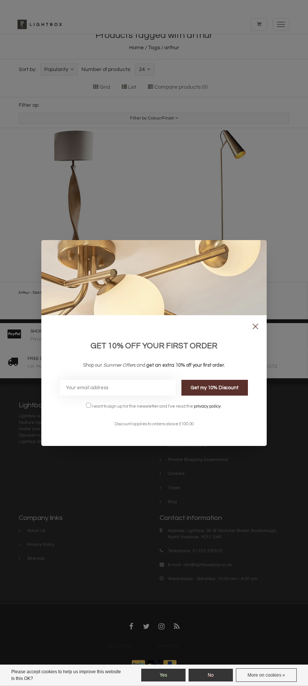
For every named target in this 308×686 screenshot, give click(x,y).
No (211, 675)
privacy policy (207, 406)
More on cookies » (266, 675)
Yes (163, 675)
